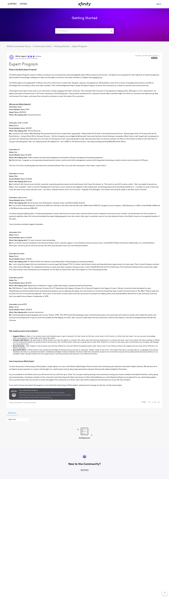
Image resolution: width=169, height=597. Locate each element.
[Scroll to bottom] (164, 592)
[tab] (12, 413)
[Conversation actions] (159, 56)
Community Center (42, 46)
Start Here (85, 470)
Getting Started (61, 46)
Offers (23, 4)
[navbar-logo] (84, 4)
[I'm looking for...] (112, 31)
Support (12, 4)
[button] (143, 402)
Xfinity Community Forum (19, 46)
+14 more (38, 56)
